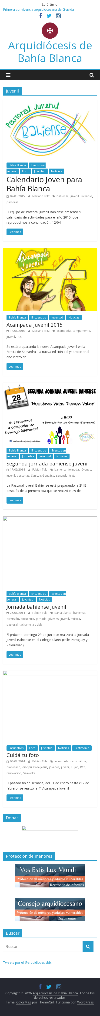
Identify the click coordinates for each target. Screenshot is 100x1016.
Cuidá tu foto (23, 754)
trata (72, 476)
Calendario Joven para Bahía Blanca (44, 183)
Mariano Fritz (41, 196)
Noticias (56, 171)
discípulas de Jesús (34, 767)
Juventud (40, 171)
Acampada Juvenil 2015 (35, 324)
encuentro (27, 619)
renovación (14, 773)
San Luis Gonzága (42, 476)
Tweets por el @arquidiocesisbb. (27, 962)
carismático (78, 761)
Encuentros (38, 317)
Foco (25, 171)
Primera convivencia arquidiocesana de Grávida (38, 9)
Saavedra (29, 773)
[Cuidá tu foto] (50, 673)
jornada (73, 469)
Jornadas (28, 456)
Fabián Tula (40, 469)
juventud (86, 196)
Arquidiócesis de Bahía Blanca (50, 51)
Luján (74, 767)
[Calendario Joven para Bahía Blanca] (50, 101)
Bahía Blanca (17, 165)
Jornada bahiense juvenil (36, 606)
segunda (61, 476)
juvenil (74, 196)
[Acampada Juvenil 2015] (50, 250)
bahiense (63, 196)
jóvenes (86, 469)
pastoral (12, 202)
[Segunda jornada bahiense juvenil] (50, 385)
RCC (19, 337)
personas (23, 476)
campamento (81, 331)
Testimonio (81, 748)
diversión (13, 619)
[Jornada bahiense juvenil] (50, 519)
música (75, 619)
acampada (64, 331)
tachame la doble (31, 625)
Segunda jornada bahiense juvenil (48, 463)
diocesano (13, 767)
